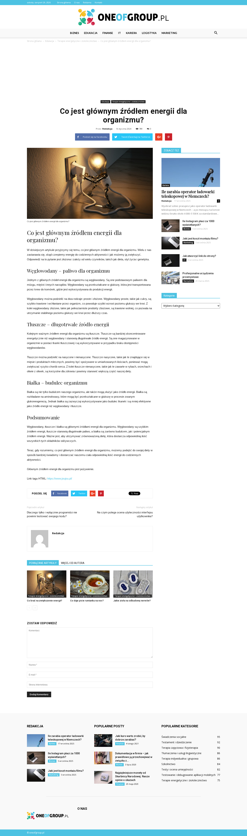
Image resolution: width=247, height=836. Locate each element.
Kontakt (98, 2)
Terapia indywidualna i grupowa (179, 758)
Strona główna (64, 2)
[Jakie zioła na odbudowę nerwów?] (133, 584)
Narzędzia (188, 281)
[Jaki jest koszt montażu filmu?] (170, 243)
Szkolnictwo (168, 764)
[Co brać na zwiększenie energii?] (46, 584)
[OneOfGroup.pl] (123, 17)
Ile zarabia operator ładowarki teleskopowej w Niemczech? (188, 194)
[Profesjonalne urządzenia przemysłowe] (170, 278)
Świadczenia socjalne (173, 737)
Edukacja (90, 32)
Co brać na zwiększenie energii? (44, 600)
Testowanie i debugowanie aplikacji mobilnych (188, 775)
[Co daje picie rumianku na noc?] (90, 584)
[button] (215, 33)
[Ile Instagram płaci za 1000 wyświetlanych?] (170, 225)
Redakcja (107, 128)
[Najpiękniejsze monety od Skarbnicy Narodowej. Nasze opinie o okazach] (103, 777)
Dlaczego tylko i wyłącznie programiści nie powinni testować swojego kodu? (52, 514)
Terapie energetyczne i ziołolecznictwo (128, 101)
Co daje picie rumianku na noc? (87, 600)
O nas (77, 2)
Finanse (108, 32)
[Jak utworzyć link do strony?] (170, 260)
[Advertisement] (123, 72)
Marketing (169, 32)
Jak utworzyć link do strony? (199, 256)
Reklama (87, 2)
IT (119, 32)
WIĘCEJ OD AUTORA (72, 563)
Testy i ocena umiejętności (177, 769)
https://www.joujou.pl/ (59, 478)
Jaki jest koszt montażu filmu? (200, 238)
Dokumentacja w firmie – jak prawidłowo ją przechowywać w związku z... (133, 757)
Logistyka (149, 32)
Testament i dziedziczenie (176, 742)
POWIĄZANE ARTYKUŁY (43, 563)
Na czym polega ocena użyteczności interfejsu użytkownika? (125, 514)
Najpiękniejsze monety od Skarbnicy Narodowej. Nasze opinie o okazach (132, 776)
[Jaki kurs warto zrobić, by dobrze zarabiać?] (103, 740)
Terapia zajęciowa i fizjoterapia (179, 747)
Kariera (131, 32)
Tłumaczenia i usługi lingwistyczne (181, 753)
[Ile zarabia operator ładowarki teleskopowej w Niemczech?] (190, 172)
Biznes (74, 32)
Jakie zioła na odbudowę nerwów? (132, 600)
